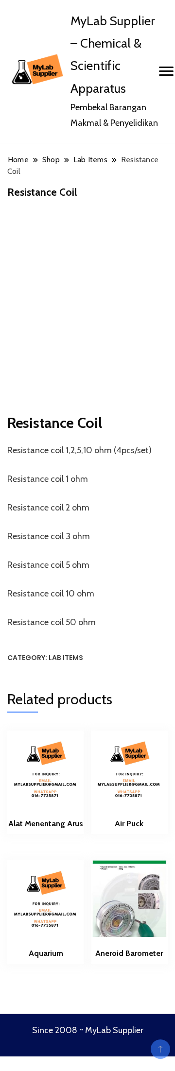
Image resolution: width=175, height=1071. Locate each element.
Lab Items (66, 658)
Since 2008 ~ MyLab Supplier (87, 1030)
